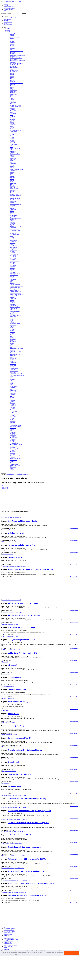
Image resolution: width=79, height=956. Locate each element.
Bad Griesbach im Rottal (16, 58)
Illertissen (12, 202)
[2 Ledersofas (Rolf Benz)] (7, 686)
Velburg (12, 418)
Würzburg (12, 462)
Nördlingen (12, 304)
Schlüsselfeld (13, 364)
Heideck (12, 180)
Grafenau (12, 162)
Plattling (12, 327)
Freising (12, 137)
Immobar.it (6, 949)
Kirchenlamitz (13, 215)
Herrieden (12, 186)
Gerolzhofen (13, 158)
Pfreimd (12, 326)
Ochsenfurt (12, 309)
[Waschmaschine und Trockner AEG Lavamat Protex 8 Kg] (15, 880)
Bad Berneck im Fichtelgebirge (17, 55)
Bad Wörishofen (14, 71)
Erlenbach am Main (14, 129)
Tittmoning (12, 407)
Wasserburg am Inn (14, 442)
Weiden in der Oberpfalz (16, 444)
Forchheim (12, 134)
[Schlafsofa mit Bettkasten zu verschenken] (11, 843)
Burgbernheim (13, 90)
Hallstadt (12, 173)
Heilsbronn (12, 181)
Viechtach (12, 421)
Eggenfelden (13, 117)
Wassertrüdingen (14, 443)
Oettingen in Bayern (15, 311)
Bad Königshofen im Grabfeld (17, 60)
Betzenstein (13, 81)
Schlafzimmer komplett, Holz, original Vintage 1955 (28, 823)
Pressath (12, 333)
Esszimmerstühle (14, 786)
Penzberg (12, 322)
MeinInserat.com (8, 943)
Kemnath (12, 212)
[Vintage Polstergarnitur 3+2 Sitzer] (9, 636)
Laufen (11, 236)
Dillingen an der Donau (15, 106)
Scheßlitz (12, 361)
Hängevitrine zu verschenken (19, 774)
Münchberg (13, 276)
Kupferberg (13, 225)
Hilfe (5, 11)
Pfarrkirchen (13, 325)
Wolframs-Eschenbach (15, 458)
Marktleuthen (13, 255)
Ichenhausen (13, 201)
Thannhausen (13, 404)
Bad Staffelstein (14, 67)
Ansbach (12, 44)
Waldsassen (13, 439)
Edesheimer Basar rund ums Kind (21, 627)
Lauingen (12, 237)
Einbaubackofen (14, 677)
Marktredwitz (13, 258)
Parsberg (12, 318)
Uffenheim (12, 415)
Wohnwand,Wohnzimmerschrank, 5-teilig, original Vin (29, 811)
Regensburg (13, 339)
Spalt (11, 389)
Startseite (6, 4)
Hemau (11, 184)
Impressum (6, 935)
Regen (11, 337)
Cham (11, 97)
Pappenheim (13, 316)
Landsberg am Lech (15, 230)
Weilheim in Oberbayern (16, 446)
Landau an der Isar (14, 229)
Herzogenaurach (14, 188)
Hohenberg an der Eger (15, 195)
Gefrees (12, 149)
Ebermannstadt (13, 113)
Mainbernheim (13, 250)
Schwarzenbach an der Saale (17, 375)
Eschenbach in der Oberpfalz (17, 130)
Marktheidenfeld (14, 254)
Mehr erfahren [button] (25, 954)
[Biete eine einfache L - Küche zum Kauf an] (12, 746)
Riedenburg (13, 341)
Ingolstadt (12, 205)
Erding (11, 126)
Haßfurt (12, 179)
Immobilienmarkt (8, 22)
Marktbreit (12, 252)
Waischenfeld (13, 432)
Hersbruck (12, 187)
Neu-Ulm (12, 283)
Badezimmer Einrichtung (18, 701)
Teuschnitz (12, 403)
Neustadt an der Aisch (15, 291)
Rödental (12, 352)
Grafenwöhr (13, 163)
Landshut (12, 231)
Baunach (12, 76)
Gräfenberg (12, 167)
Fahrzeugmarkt (7, 19)
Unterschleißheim (14, 416)
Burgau (12, 88)
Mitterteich (12, 270)
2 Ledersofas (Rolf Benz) (17, 689)
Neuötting (12, 300)
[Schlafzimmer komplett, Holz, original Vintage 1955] (14, 819)
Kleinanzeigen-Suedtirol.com (11, 939)
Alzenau (12, 39)
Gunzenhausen (13, 170)
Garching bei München (15, 148)
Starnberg (12, 394)
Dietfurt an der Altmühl (15, 105)
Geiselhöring (13, 151)
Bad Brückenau (14, 56)
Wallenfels (12, 440)
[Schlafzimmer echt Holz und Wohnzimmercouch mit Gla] (15, 566)
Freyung (12, 140)
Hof (11, 193)
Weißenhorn (13, 450)
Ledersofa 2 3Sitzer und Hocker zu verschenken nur (28, 835)
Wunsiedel (12, 461)
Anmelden (6, 5)
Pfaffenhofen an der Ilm (15, 323)
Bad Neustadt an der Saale (16, 63)
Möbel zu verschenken (16, 533)
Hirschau (12, 191)
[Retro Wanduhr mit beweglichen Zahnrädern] (12, 868)
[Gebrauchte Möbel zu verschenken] (10, 542)
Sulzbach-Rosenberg (15, 398)
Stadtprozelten (13, 391)
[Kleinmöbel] (4, 662)
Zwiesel (12, 469)
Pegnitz (12, 321)
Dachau (12, 101)
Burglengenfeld (13, 94)
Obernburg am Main (15, 307)
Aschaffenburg (13, 48)
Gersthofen (12, 159)
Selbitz (11, 382)
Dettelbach (12, 103)
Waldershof (12, 433)
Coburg (12, 98)
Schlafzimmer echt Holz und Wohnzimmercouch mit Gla (30, 569)
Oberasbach (13, 305)
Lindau (11, 244)
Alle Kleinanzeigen (8, 9)
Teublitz (12, 401)
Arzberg (12, 46)
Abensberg (12, 34)
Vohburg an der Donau (15, 426)
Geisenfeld (12, 152)
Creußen (12, 99)
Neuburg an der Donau (15, 284)
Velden (11, 419)
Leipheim (12, 238)
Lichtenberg (13, 241)
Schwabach (13, 369)
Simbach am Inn (14, 386)
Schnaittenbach (13, 365)
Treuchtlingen (13, 411)
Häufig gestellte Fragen (9, 931)
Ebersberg (12, 116)
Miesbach (12, 266)
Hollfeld (12, 197)
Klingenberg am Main (15, 218)
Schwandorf (13, 372)
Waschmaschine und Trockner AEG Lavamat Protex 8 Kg (31, 883)
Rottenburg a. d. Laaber (15, 351)
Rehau (11, 340)
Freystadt (12, 138)
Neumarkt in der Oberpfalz (16, 286)
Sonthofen (12, 387)
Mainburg (12, 251)
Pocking (12, 330)
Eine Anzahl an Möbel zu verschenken (23, 521)
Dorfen (11, 112)
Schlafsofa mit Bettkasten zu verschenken (24, 847)
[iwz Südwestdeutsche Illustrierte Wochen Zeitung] (13, 795)
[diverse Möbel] (5, 710)
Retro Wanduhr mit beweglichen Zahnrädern (26, 871)
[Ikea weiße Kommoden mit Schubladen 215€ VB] (13, 892)
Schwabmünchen (14, 371)
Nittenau (12, 301)
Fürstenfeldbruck (14, 144)
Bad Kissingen (13, 59)
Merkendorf (13, 265)
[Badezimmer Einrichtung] (7, 698)
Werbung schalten (8, 934)
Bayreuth (12, 77)
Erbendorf (12, 124)
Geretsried (12, 155)
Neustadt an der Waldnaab (16, 294)
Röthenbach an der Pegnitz (16, 354)
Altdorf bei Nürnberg (15, 37)
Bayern (8, 31)
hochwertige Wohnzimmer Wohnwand (23, 603)
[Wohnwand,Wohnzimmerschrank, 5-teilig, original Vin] (15, 807)
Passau (11, 319)
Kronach (12, 220)
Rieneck (12, 343)
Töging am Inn (13, 414)
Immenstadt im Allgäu (15, 204)
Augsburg (12, 52)
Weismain (12, 447)
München (12, 277)
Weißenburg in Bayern (15, 448)
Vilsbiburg (12, 422)
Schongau (12, 366)
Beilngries (12, 78)
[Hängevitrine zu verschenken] (8, 771)
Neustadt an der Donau (15, 293)
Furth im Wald (13, 142)
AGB (5, 927)
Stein (11, 396)
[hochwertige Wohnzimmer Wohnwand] (11, 600)
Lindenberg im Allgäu (15, 245)
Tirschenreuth (13, 405)
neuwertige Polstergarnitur (18, 726)
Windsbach (12, 457)
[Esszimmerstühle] (5, 783)
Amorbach (12, 42)
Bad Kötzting (13, 62)
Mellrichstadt (13, 262)
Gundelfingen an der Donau (17, 169)
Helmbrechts (13, 183)
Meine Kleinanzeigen (9, 6)
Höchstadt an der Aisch (15, 198)
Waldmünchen (13, 437)
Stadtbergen (13, 390)
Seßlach (12, 384)
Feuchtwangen (13, 131)
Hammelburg (13, 174)
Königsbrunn (13, 227)
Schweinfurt (13, 376)
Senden (12, 383)
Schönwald (12, 379)
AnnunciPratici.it (8, 946)
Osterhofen (12, 314)
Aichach (12, 35)
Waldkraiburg (13, 436)
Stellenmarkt (7, 20)
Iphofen (12, 206)
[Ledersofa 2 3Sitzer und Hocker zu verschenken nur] (14, 831)
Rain (11, 336)
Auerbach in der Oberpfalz (16, 51)
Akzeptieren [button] (71, 953)
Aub (11, 49)
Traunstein (12, 410)
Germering (12, 156)
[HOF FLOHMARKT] (7, 554)
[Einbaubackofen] (5, 674)
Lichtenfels (12, 243)
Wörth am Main (14, 464)
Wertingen (12, 454)
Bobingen (12, 84)
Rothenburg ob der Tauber (16, 348)
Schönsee (12, 378)
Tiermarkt (6, 23)
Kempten (12, 213)
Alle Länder (7, 28)
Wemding (12, 453)
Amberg (12, 41)
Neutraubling (13, 298)
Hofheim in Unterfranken (16, 194)
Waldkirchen (13, 435)
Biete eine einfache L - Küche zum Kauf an (25, 750)
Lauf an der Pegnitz (14, 234)
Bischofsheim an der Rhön (16, 83)
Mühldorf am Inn (14, 275)
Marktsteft (12, 259)
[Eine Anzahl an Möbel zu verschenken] (11, 517)
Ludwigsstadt (13, 248)
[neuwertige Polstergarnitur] (8, 722)
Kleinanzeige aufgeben (9, 8)
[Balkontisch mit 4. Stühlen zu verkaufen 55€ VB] (13, 855)
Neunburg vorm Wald (15, 289)
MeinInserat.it (7, 948)
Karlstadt (12, 208)
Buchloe (12, 87)
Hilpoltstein (13, 190)
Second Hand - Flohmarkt (10, 17)
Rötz (11, 357)
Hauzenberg (13, 177)
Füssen (11, 147)
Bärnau (11, 95)
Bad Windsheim (14, 70)
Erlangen (12, 127)
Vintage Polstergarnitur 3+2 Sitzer (21, 640)
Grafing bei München (15, 165)
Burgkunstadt (13, 92)
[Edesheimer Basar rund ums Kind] (9, 624)
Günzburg (12, 172)
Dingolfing (12, 108)
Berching (12, 80)
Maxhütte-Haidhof (14, 261)
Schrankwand (13, 762)
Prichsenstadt (13, 334)
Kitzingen (12, 216)
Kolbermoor (13, 219)
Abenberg (12, 33)
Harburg (12, 176)
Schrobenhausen (14, 368)
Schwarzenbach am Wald (16, 373)
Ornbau (12, 312)
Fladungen (12, 133)
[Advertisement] (39, 500)
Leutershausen (13, 240)
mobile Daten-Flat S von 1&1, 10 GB (22, 653)
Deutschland (7, 30)
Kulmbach (12, 223)
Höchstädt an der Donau (16, 199)
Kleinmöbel (12, 665)
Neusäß (12, 297)
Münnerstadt (13, 279)
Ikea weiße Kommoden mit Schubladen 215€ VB (27, 895)
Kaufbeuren (13, 209)
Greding (12, 166)
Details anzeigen (74, 528)
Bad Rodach (13, 66)
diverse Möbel (13, 714)
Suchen (24, 13)
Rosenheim (12, 346)
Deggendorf (13, 102)
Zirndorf (12, 468)
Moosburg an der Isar (15, 273)
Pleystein (12, 329)
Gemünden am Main (15, 154)
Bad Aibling (13, 53)
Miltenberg (12, 268)
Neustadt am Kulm (14, 290)
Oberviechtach (13, 308)
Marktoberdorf (13, 257)
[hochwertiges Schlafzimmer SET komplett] (11, 612)
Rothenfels (12, 350)
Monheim (12, 272)
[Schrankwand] (5, 758)
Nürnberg (12, 302)
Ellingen (12, 122)
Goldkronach (13, 161)
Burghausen (13, 91)
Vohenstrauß (13, 428)
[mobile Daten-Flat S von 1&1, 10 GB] (10, 649)
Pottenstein (12, 332)
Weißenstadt (13, 451)
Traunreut (12, 408)
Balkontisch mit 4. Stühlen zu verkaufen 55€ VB (27, 859)
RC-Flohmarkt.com (8, 941)
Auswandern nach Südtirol (10, 945)
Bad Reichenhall (14, 65)
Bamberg (12, 74)
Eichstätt (12, 120)
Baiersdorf (12, 73)
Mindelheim (13, 269)
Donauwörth (13, 110)
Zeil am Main (13, 467)
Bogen (11, 85)
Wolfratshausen (13, 460)
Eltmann (12, 123)
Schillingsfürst (13, 362)
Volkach (12, 429)
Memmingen (13, 263)
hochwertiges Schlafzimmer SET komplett (24, 615)
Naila (11, 282)
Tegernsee (12, 400)
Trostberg (12, 412)
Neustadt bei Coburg (15, 295)
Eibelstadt (12, 119)
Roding (12, 344)
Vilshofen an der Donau (16, 425)
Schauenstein (13, 358)
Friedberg (12, 141)
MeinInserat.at (7, 942)
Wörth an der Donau (15, 465)
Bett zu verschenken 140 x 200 (20, 738)
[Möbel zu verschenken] (7, 529)
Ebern (11, 115)
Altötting (12, 38)
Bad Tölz (12, 69)
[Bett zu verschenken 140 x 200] (9, 734)
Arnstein (12, 45)
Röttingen (12, 355)
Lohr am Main (13, 247)
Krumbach (12, 222)
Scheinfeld (12, 359)
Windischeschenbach (15, 455)
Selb (11, 380)
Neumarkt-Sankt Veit (15, 287)
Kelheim (12, 211)
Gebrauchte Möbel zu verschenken (21, 545)
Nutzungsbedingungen (9, 928)
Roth (11, 347)
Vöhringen (12, 430)
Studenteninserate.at (8, 938)
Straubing (12, 397)
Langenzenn (13, 233)
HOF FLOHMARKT (16, 557)
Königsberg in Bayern (15, 226)
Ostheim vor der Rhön (15, 315)
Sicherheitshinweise (8, 932)
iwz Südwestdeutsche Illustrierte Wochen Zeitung (26, 798)
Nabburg (12, 280)
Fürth (11, 145)
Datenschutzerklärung (9, 930)
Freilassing (12, 135)
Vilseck (12, 423)
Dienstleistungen (8, 24)
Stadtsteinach (13, 393)
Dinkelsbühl (13, 109)
